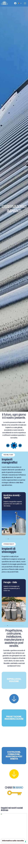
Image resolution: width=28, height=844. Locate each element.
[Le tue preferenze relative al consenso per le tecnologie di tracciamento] (25, 841)
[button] (8, 454)
